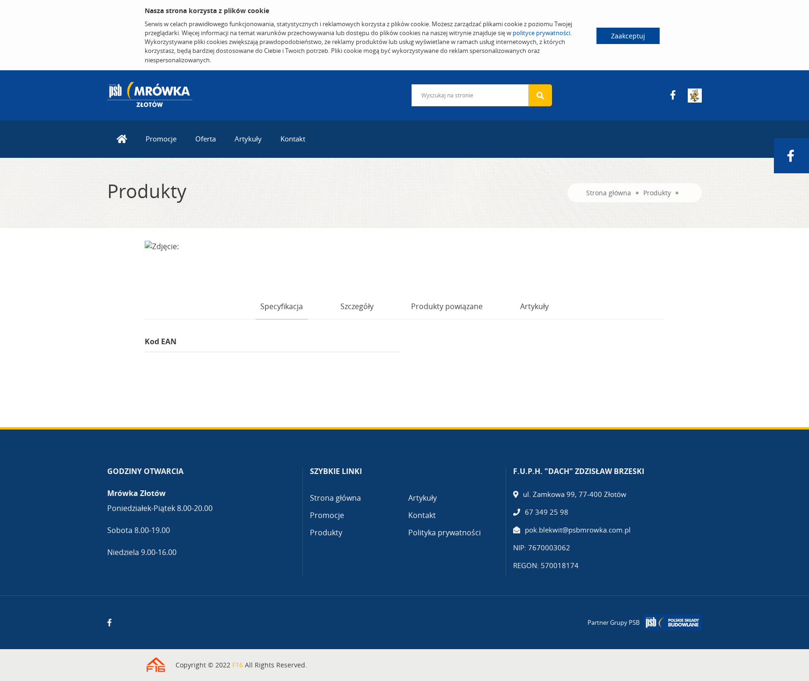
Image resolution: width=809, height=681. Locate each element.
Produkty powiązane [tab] (447, 306)
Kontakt (292, 138)
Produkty (657, 192)
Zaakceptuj (628, 35)
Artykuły (248, 138)
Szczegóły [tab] (357, 306)
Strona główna (608, 192)
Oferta (205, 138)
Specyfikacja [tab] (281, 306)
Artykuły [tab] (534, 306)
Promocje (161, 138)
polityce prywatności (541, 33)
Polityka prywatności (444, 532)
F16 (237, 664)
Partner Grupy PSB (614, 622)
